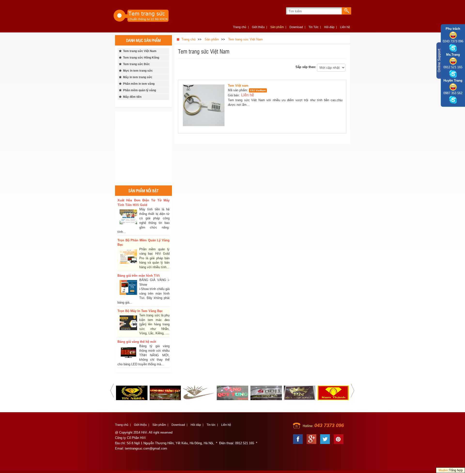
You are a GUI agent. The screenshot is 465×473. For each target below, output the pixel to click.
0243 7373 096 (453, 41)
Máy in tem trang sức (137, 77)
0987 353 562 (452, 93)
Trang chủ (239, 27)
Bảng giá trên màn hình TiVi (138, 275)
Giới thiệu (258, 27)
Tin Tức (313, 27)
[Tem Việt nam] (205, 106)
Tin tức (211, 425)
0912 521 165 (452, 67)
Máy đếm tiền (131, 97)
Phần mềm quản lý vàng (139, 90)
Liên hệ (345, 27)
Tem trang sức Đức (136, 64)
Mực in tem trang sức (137, 70)
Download (296, 27)
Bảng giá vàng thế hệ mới (136, 341)
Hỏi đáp (329, 27)
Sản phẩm (277, 27)
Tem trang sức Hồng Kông (140, 57)
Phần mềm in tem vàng (138, 83)
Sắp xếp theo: (305, 67)
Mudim (443, 470)
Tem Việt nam (238, 85)
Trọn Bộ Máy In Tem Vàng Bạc (140, 311)
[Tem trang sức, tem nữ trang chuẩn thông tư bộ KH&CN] (150, 15)
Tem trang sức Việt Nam (139, 51)
